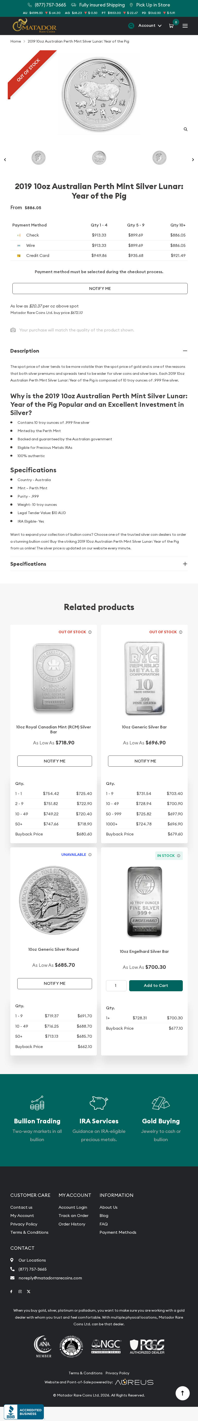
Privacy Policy (23, 1224)
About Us (109, 1207)
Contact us (21, 1207)
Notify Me (100, 288)
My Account (22, 1215)
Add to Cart (156, 985)
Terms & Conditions (29, 1232)
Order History (72, 1224)
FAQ (104, 1224)
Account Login (73, 1207)
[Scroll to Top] (183, 1393)
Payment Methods (118, 1232)
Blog (104, 1215)
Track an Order (73, 1215)
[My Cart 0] (172, 25)
